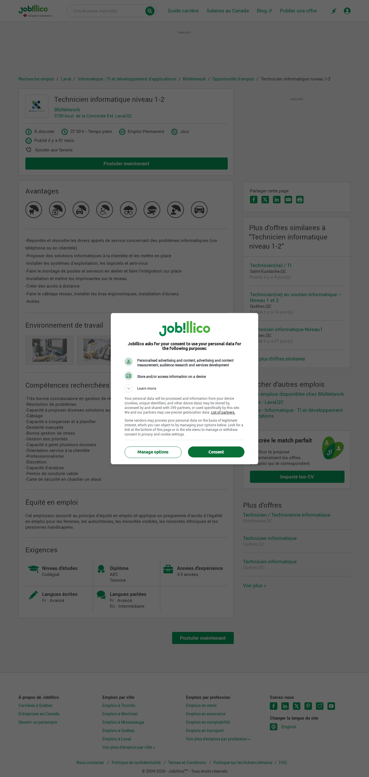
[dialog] (184, 388)
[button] (184, 388)
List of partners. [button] (223, 412)
